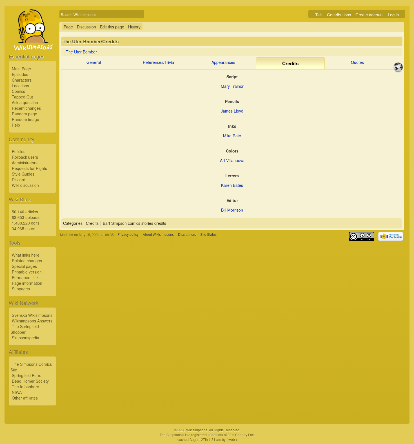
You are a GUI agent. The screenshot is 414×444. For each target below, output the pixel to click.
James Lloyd (232, 111)
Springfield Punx (26, 375)
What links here (25, 255)
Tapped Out (22, 97)
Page (68, 27)
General (93, 62)
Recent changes (26, 108)
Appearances (223, 62)
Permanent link (25, 277)
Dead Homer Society (30, 381)
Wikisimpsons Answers (32, 321)
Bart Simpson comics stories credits (134, 223)
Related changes (27, 260)
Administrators (24, 162)
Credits (92, 223)
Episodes (20, 74)
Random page (24, 113)
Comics (18, 91)
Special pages (24, 266)
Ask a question (25, 102)
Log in (393, 14)
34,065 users (23, 228)
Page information (27, 283)
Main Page (21, 68)
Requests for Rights (29, 168)
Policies (18, 151)
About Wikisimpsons (158, 234)
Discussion (86, 27)
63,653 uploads (25, 217)
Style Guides (23, 174)
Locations (20, 85)
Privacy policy (128, 234)
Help (16, 125)
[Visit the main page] (32, 43)
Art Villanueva (232, 160)
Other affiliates (25, 398)
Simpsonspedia (25, 337)
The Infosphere (25, 386)
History (134, 27)
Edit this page (112, 27)
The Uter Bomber (81, 52)
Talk (319, 14)
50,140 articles (25, 211)
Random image (25, 119)
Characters (22, 80)
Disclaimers (187, 234)
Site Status (208, 234)
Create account (369, 14)
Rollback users (25, 157)
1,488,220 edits (25, 223)
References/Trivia (158, 62)
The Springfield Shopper (24, 329)
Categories (73, 223)
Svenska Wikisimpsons (32, 315)
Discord (18, 179)
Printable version (27, 272)
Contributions (339, 14)
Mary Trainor (232, 86)
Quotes (357, 62)
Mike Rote (232, 135)
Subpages (21, 288)
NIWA (17, 392)
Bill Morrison (232, 210)
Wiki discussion (25, 185)
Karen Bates (232, 185)
